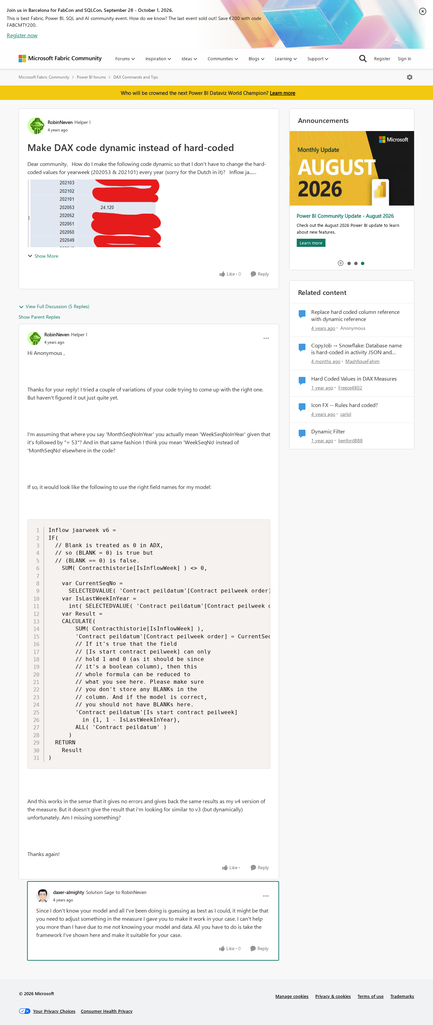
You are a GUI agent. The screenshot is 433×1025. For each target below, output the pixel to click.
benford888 (350, 440)
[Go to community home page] (60, 58)
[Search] (363, 59)
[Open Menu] (409, 77)
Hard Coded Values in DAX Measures (354, 378)
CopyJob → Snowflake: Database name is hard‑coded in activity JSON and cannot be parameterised (356, 349)
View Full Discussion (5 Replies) (57, 306)
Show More (46, 256)
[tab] (348, 263)
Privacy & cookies (333, 996)
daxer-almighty (68, 892)
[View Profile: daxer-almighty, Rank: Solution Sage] (43, 896)
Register (382, 58)
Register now (22, 35)
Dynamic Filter (328, 431)
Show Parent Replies (39, 317)
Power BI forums (91, 77)
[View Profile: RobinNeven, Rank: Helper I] (35, 125)
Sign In (404, 58)
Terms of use (371, 996)
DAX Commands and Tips (135, 77)
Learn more (282, 92)
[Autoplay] (340, 263)
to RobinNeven (131, 892)
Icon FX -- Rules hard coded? (344, 405)
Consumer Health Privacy (107, 1011)
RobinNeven (60, 122)
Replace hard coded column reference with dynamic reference (355, 315)
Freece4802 (350, 387)
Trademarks (402, 996)
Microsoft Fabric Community (44, 77)
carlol (345, 414)
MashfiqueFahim (362, 361)
